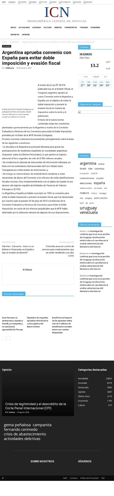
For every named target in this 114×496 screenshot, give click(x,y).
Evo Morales (98, 188)
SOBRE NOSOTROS (42, 461)
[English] (33, 2)
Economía (95, 27)
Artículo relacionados (14, 294)
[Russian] (77, 2)
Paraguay (88, 198)
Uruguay (88, 207)
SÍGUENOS (84, 461)
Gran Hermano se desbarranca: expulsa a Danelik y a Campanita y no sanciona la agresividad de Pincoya (12, 324)
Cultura (47, 27)
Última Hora (84, 396)
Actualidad (24, 27)
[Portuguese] (65, 2)
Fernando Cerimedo (21, 429)
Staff (3, 2)
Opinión (26, 34)
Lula (105, 188)
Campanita (42, 424)
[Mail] (25, 276)
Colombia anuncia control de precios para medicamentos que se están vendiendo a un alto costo (58, 251)
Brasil (83, 168)
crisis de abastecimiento (25, 434)
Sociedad (36, 27)
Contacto (11, 2)
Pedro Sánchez (101, 198)
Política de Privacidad (89, 478)
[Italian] (53, 2)
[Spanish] (88, 2)
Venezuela (89, 212)
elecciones (86, 183)
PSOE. (92, 203)
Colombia (99, 168)
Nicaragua (102, 193)
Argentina (88, 163)
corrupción (84, 173)
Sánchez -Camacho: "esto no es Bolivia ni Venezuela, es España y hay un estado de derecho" (18, 249)
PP (87, 203)
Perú (82, 203)
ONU (81, 198)
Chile (90, 168)
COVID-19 (94, 173)
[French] (43, 2)
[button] (108, 27)
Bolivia (101, 164)
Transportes (70, 27)
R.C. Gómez (10, 412)
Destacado (83, 387)
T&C (103, 478)
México (94, 193)
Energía (58, 27)
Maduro (84, 192)
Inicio (13, 27)
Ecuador (100, 178)
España (99, 182)
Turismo (84, 27)
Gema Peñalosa (17, 424)
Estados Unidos (86, 188)
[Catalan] (22, 2)
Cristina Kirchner (87, 178)
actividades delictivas (22, 438)
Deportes (15, 34)
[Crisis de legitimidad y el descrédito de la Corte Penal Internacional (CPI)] (38, 396)
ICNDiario (10, 68)
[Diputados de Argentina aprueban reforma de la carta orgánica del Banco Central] (38, 307)
